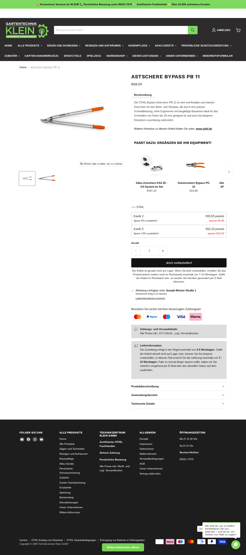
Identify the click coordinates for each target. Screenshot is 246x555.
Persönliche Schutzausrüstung (205, 45)
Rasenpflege (138, 45)
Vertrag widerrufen (150, 473)
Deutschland (213, 13)
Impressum (146, 443)
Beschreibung (143, 94)
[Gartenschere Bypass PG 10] (193, 165)
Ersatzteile (72, 55)
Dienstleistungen (145, 55)
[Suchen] (193, 30)
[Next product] (229, 172)
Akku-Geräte (165, 45)
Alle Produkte (29, 45)
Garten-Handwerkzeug (42, 55)
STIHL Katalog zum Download (47, 540)
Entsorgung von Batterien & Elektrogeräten (122, 540)
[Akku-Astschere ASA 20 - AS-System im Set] (151, 165)
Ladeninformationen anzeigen (150, 298)
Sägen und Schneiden (63, 45)
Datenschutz (147, 448)
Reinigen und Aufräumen (103, 45)
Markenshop (116, 55)
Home (8, 45)
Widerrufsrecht (148, 453)
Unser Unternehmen (181, 55)
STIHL (140, 207)
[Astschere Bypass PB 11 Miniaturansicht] (27, 178)
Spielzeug (94, 55)
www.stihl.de (204, 128)
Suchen (23, 540)
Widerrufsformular (218, 55)
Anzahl (135, 243)
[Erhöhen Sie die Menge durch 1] (163, 250)
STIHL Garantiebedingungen (81, 540)
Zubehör (11, 55)
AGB (142, 463)
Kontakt (144, 438)
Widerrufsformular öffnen (123, 547)
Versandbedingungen (152, 458)
